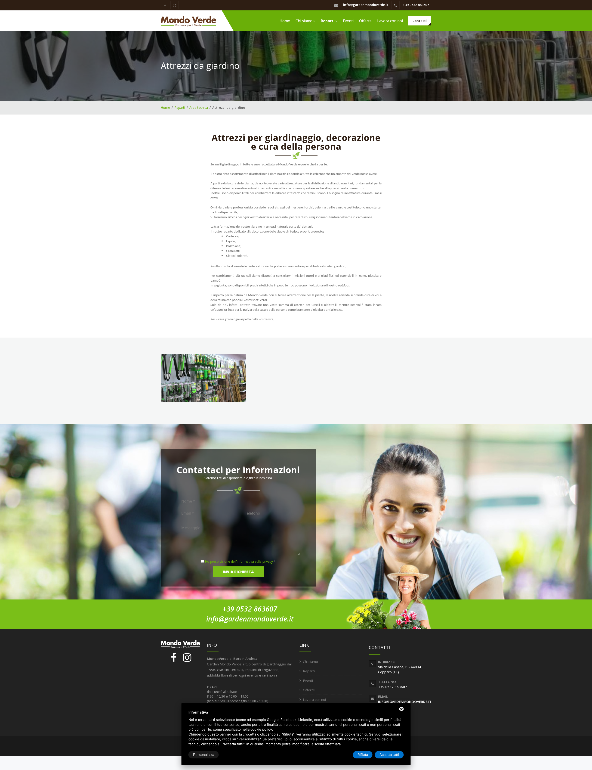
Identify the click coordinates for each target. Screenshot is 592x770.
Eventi (348, 20)
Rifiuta (363, 754)
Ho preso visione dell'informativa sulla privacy (239, 561)
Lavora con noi (390, 20)
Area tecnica (198, 107)
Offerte (365, 20)
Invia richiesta (238, 571)
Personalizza (203, 754)
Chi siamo (304, 20)
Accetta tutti (389, 754)
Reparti (328, 20)
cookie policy (261, 729)
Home (285, 20)
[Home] (188, 20)
